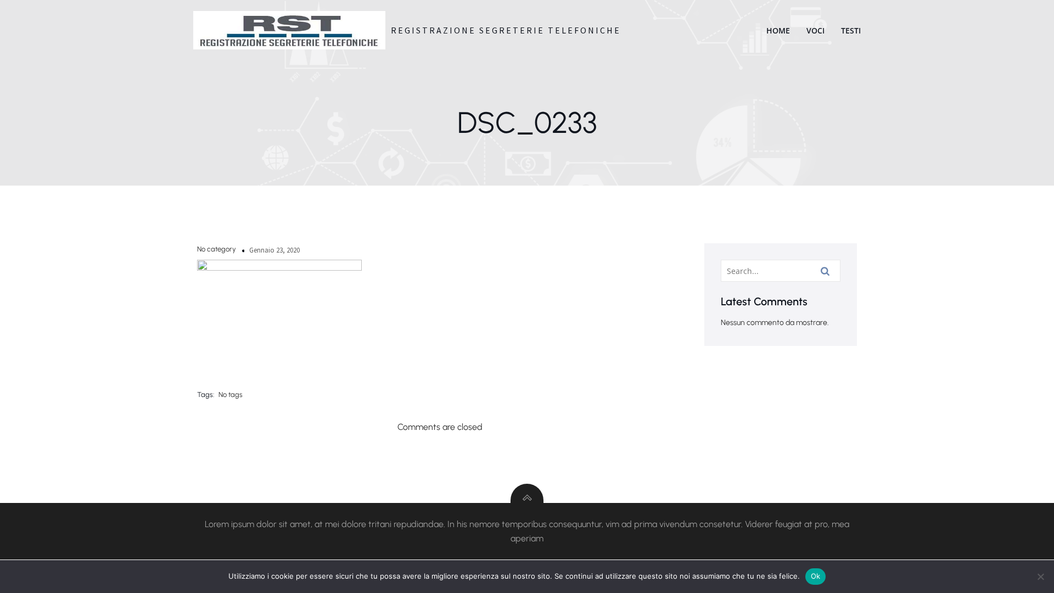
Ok (816, 576)
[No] (1040, 576)
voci (815, 30)
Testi (851, 30)
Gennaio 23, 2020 (274, 250)
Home (778, 30)
